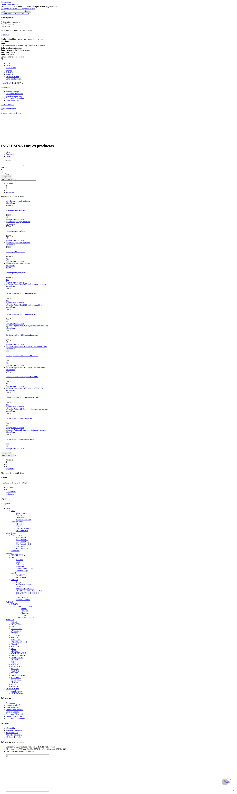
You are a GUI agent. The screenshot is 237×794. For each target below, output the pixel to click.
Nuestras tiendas (12, 100)
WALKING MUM (18, 653)
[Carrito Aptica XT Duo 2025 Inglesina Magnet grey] (27, 430)
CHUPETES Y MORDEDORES (29, 591)
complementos (16, 691)
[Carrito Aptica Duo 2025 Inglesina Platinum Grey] (26, 346)
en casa (9, 70)
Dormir (14, 557)
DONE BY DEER (18, 655)
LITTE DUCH (17, 657)
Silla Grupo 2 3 (22, 548)
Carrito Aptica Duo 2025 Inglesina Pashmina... (22, 335)
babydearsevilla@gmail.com (22, 751)
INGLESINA (16, 624)
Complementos (17, 522)
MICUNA (15, 646)
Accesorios (15, 551)
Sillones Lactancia (23, 600)
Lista (8, 156)
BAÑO (14, 573)
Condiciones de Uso (14, 96)
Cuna (18, 562)
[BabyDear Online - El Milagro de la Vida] (18, 9)
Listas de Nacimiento (14, 79)
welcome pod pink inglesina (15, 210)
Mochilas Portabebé (23, 519)
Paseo (13, 511)
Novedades (10, 703)
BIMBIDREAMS (18, 675)
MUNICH (15, 671)
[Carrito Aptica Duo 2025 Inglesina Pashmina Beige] (27, 326)
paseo (8, 65)
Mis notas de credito (14, 730)
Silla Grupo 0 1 (22, 540)
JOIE (13, 662)
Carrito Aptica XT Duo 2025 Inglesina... (20, 418)
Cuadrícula (10, 154)
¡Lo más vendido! (13, 705)
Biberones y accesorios (25, 588)
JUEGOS (9, 72)
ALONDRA (16, 680)
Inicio (8, 63)
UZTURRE (15, 635)
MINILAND (16, 664)
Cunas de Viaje (22, 571)
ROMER (14, 637)
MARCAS (10, 74)
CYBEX (14, 633)
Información (5, 87)
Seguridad (20, 566)
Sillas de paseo (21, 513)
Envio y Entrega (12, 91)
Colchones (20, 564)
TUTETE (15, 669)
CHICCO (15, 651)
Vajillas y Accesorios (24, 584)
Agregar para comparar (15, 219)
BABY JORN (16, 666)
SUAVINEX (16, 678)
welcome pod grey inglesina (15, 231)
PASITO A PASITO (19, 642)
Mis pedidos (10, 728)
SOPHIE (14, 673)
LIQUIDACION (12, 77)
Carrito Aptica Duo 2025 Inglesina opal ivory (22, 314)
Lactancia (19, 586)
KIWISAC (15, 686)
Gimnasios (25, 613)
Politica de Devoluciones (15, 98)
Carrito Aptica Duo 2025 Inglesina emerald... (21, 293)
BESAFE (14, 660)
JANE (13, 649)
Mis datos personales (14, 735)
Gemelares (20, 517)
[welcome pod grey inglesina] (18, 222)
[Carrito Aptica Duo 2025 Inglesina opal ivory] (24, 305)
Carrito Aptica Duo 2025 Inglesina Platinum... (22, 356)
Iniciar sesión (6, 2)
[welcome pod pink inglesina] (18, 201)
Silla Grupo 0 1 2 (22, 542)
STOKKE (15, 644)
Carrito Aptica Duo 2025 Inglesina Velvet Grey (22, 397)
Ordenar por (5, 161)
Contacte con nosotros (9, 4)
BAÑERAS (20, 575)
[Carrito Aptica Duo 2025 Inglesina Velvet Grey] (25, 388)
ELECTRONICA (18, 555)
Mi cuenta (5, 723)
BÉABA (14, 682)
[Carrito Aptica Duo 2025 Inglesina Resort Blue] (25, 367)
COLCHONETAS (23, 528)
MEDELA (15, 684)
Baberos (19, 595)
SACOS (19, 526)
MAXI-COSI (16, 640)
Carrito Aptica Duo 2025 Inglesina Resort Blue (22, 377)
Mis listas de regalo (13, 737)
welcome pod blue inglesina (15, 252)
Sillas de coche (16, 535)
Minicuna (19, 560)
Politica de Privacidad (14, 94)
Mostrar (4, 167)
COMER (14, 580)
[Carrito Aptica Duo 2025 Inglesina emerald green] (26, 284)
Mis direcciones (12, 733)
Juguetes (24, 615)
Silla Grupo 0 (21, 537)
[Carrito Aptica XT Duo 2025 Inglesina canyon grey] (27, 409)
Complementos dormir (24, 568)
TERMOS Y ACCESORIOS (27, 593)
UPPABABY (16, 629)
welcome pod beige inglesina (16, 273)
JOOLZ (14, 622)
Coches (19, 515)
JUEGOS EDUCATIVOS (26, 617)
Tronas (18, 582)
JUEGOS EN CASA (24, 606)
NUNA (14, 626)
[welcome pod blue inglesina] (18, 243)
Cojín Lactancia (22, 597)
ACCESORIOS (22, 531)
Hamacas (24, 611)
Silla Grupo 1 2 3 (22, 546)
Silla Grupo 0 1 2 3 (23, 544)
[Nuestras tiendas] (8, 109)
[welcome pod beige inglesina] (18, 263)
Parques (24, 609)
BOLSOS (20, 524)
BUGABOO (16, 631)
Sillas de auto (11, 68)
